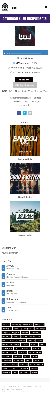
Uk (14, 372)
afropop (37, 325)
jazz (16, 348)
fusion (24, 345)
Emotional (5, 389)
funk (15, 345)
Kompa (35, 348)
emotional (5, 345)
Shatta (22, 364)
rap (33, 356)
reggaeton (17, 360)
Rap (12, 389)
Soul (14, 368)
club (22, 337)
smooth (5, 368)
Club (39, 386)
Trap (32, 368)
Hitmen (9, 291)
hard (41, 345)
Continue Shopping (25, 85)
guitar (33, 345)
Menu (14, 8)
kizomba (25, 348)
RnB (27, 360)
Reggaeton (19, 389)
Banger (5, 333)
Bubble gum (12, 299)
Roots (4, 364)
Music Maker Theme (25, 392)
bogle (24, 333)
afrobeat (15, 325)
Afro (3, 325)
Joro (8, 308)
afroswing (5, 329)
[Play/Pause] (5, 53)
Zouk (33, 372)
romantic (36, 360)
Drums (30, 341)
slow (38, 364)
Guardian (10, 274)
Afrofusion (26, 325)
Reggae (5, 360)
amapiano (27, 329)
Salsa (13, 364)
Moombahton (33, 352)
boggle (14, 333)
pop (25, 356)
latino (12, 352)
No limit (10, 282)
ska (31, 364)
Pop (35, 386)
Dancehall (32, 337)
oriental (16, 356)
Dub (38, 341)
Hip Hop (5, 348)
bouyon (5, 337)
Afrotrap (16, 329)
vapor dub (23, 372)
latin (3, 352)
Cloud (14, 337)
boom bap (34, 333)
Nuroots (5, 356)
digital (12, 341)
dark (4, 341)
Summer (23, 368)
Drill (20, 341)
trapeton (5, 372)
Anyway (10, 266)
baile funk (39, 329)
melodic (21, 352)
